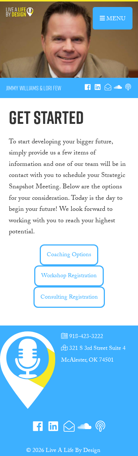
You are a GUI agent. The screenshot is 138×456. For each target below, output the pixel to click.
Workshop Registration (69, 276)
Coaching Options (69, 255)
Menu (118, 18)
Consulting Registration (69, 298)
